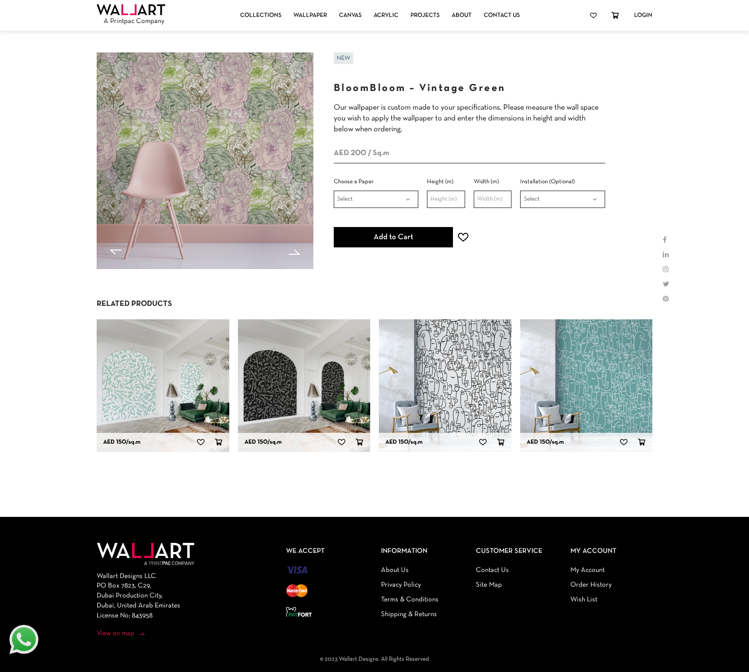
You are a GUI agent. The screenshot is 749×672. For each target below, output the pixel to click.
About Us (395, 570)
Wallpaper (310, 15)
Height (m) (440, 182)
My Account (587, 570)
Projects (425, 15)
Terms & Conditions (410, 600)
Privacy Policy (401, 585)
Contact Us (502, 15)
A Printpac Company (134, 21)
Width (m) (486, 182)
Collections (260, 15)
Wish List (583, 600)
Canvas (350, 15)
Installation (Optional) (547, 182)
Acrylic (386, 15)
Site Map (489, 585)
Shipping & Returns (409, 614)
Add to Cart (393, 237)
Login (643, 15)
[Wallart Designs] (131, 10)
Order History (591, 585)
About (462, 15)
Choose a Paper (354, 182)
